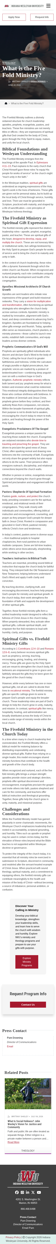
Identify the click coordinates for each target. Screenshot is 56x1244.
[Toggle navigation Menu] (48, 6)
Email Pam (28, 1228)
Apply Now (14, 17)
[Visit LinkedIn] (27, 1193)
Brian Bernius (38, 81)
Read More (13, 1142)
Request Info (42, 17)
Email (10, 1046)
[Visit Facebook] (17, 1192)
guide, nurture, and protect (25, 496)
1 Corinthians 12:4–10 (28, 648)
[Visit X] (33, 1193)
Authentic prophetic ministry (27, 380)
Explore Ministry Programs (27, 962)
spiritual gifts (36, 183)
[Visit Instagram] (22, 1193)
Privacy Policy (13, 1237)
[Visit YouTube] (39, 1193)
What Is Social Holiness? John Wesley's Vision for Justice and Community (24, 1124)
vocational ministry (20, 690)
